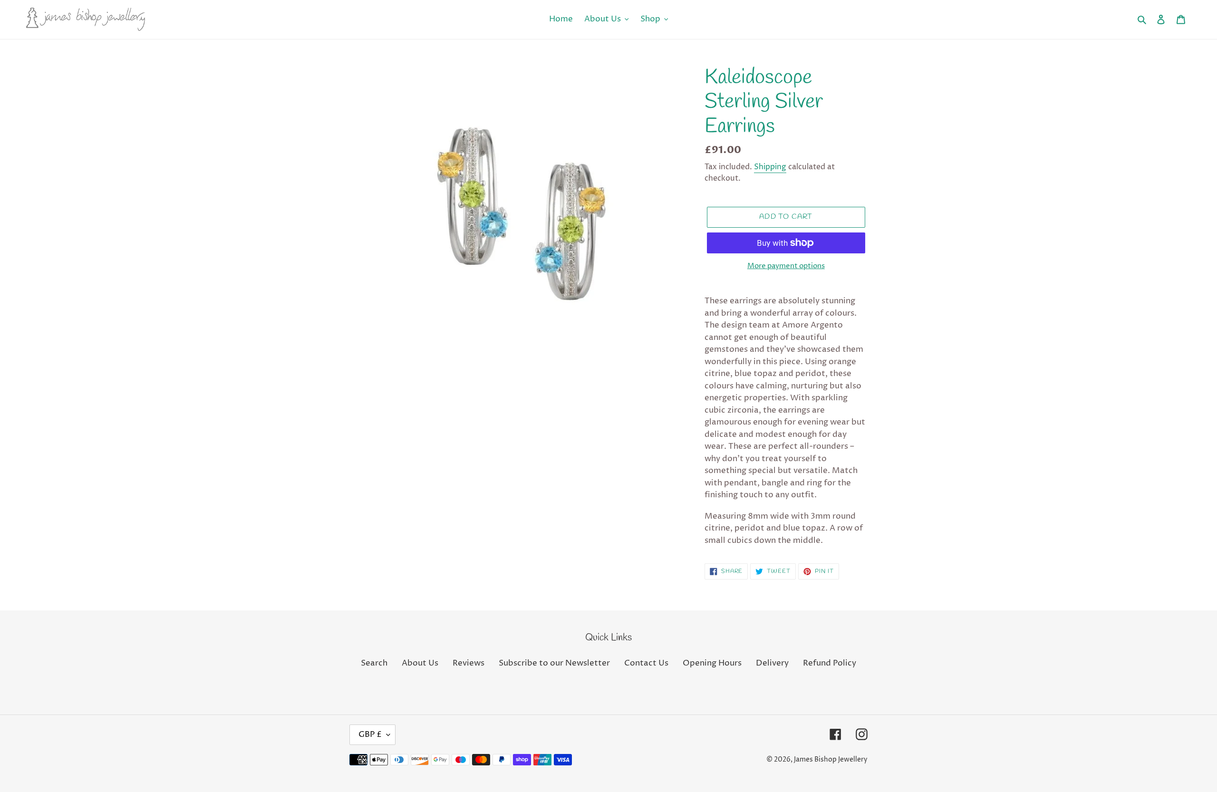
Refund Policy (829, 663)
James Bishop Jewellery (831, 759)
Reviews (468, 663)
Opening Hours (712, 663)
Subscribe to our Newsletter (554, 663)
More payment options (786, 266)
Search (374, 663)
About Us (420, 663)
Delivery (772, 663)
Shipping (770, 167)
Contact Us (646, 663)
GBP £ (370, 734)
